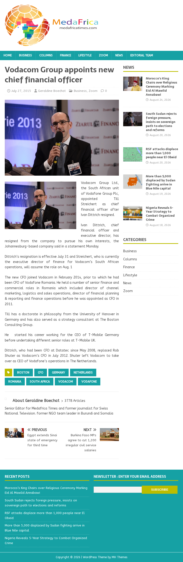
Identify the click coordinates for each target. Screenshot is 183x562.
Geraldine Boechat (52, 91)
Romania (14, 381)
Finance (65, 55)
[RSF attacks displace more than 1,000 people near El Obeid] (132, 159)
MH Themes (119, 557)
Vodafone (89, 381)
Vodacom (65, 381)
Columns (46, 55)
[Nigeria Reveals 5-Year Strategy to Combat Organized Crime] (132, 217)
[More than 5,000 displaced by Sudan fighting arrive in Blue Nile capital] (132, 186)
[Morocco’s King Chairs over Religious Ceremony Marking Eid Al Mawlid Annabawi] (132, 88)
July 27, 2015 (21, 91)
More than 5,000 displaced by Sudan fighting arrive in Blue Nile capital (160, 182)
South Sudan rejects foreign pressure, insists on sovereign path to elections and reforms (161, 121)
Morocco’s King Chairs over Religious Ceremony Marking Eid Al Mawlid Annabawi (161, 86)
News (119, 55)
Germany (58, 372)
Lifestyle (85, 55)
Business (25, 55)
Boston (23, 372)
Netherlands (83, 372)
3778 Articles (75, 401)
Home (8, 55)
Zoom (103, 55)
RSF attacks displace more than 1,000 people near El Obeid (162, 153)
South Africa (40, 381)
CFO (40, 372)
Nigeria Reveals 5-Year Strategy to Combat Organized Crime (160, 213)
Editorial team (141, 55)
